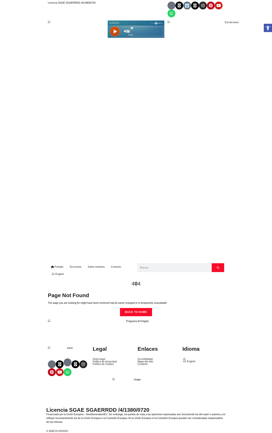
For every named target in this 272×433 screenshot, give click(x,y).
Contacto (116, 266)
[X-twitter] (179, 5)
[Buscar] (218, 267)
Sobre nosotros (96, 266)
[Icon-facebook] (171, 5)
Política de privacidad (105, 361)
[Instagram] (203, 5)
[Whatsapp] (171, 13)
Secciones (75, 266)
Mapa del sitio (145, 361)
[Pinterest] (211, 5)
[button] (268, 28)
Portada (58, 266)
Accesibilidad (145, 359)
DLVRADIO (61, 431)
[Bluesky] (187, 5)
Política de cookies (103, 364)
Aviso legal (99, 359)
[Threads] (195, 5)
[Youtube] (219, 5)
